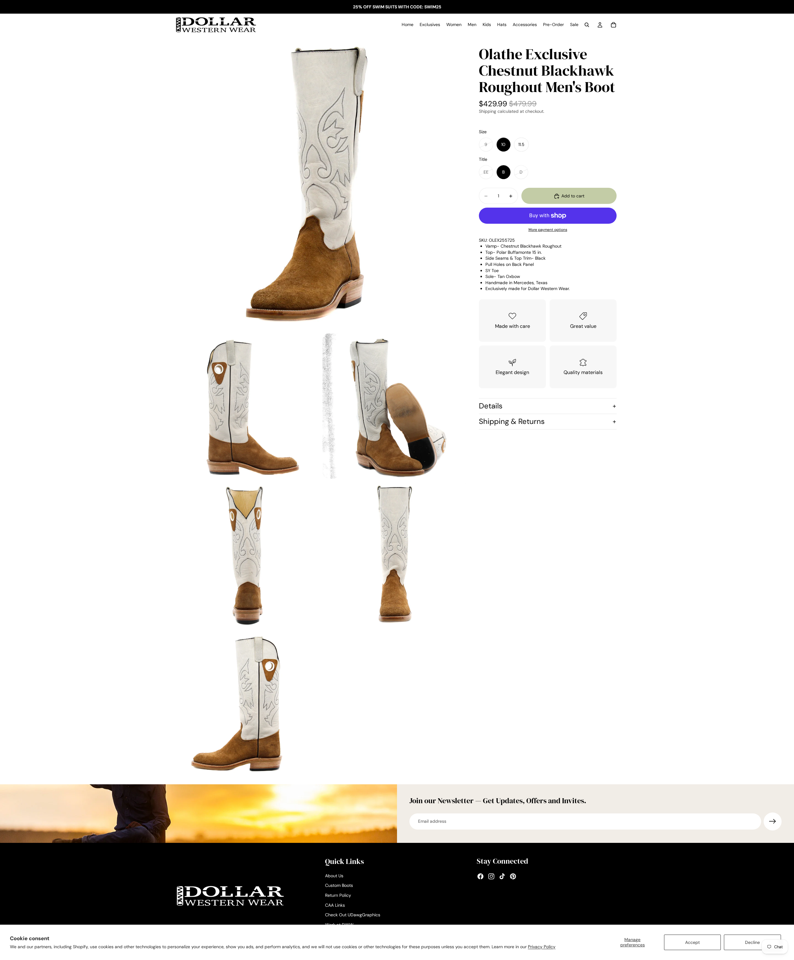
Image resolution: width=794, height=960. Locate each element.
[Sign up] (773, 821)
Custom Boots (339, 885)
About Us (334, 876)
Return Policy (338, 895)
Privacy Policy (541, 946)
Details (490, 406)
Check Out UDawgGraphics (352, 915)
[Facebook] (480, 876)
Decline (752, 942)
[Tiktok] (502, 876)
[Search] (587, 25)
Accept (692, 942)
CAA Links (335, 905)
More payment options (548, 229)
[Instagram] (491, 876)
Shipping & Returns (512, 421)
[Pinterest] (513, 876)
